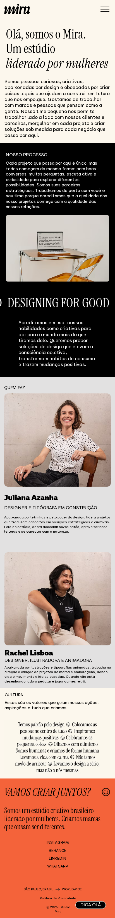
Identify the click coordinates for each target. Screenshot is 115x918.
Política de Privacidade (58, 898)
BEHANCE (57, 850)
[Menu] (105, 9)
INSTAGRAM (57, 842)
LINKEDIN (57, 858)
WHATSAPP (57, 866)
